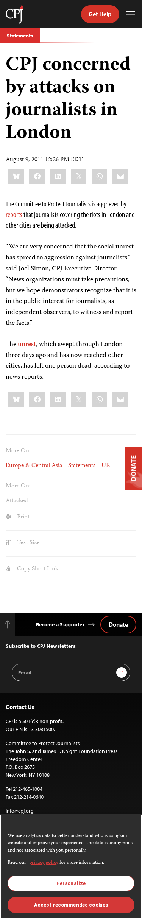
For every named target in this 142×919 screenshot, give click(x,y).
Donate (118, 624)
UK (105, 466)
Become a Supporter (60, 624)
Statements (20, 35)
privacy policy (43, 863)
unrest (27, 344)
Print (23, 517)
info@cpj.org (20, 810)
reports (14, 214)
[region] (71, 866)
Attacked (17, 501)
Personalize (71, 883)
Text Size (27, 543)
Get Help (100, 14)
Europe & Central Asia (34, 466)
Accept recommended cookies (71, 905)
